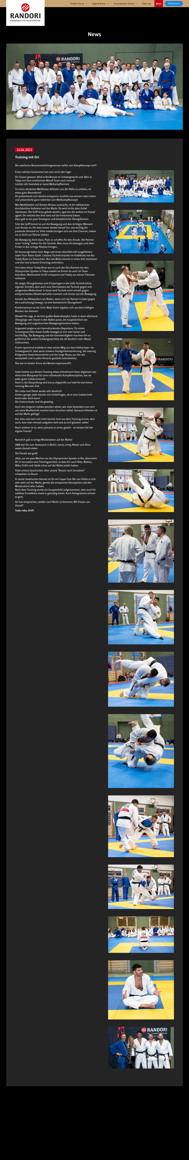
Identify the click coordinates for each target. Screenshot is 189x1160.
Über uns (146, 3)
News (159, 3)
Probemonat (174, 3)
